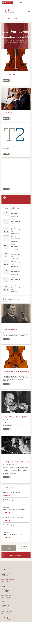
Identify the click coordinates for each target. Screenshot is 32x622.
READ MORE (5, 80)
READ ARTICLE (6, 495)
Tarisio (6, 564)
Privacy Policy (9, 619)
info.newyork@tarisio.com (9, 579)
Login (21, 2)
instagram (7, 618)
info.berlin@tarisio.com (8, 611)
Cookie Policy (15, 619)
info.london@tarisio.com (8, 595)
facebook (1, 618)
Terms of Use (3, 619)
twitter (5, 618)
